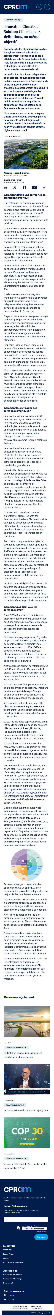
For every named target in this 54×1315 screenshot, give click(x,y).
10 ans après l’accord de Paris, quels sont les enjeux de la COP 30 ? (25, 1165)
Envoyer (41, 1237)
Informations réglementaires (13, 1262)
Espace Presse (8, 1254)
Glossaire (6, 1258)
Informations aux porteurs (12, 1274)
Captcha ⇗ (42, 1231)
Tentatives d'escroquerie (20, 1306)
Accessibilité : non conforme (20, 1308)
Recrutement (7, 1249)
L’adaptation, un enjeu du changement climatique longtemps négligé (23, 1054)
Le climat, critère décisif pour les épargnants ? (27, 1109)
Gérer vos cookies (37, 1308)
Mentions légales (36, 1306)
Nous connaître (8, 1283)
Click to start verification (34, 1228)
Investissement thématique (12, 1278)
